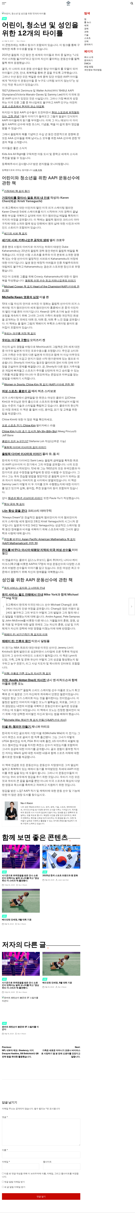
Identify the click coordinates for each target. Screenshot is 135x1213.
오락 (4, 18)
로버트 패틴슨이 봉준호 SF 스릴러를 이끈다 (20, 1028)
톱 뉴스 (87, 22)
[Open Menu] (4, 3)
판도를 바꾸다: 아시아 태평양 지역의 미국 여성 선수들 (37, 550)
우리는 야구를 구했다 (15, 340)
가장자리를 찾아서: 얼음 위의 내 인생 (26, 197)
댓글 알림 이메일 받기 (14, 1181)
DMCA (87, 63)
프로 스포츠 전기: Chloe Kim (19, 425)
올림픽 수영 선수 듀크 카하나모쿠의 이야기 (50, 280)
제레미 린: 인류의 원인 (16, 641)
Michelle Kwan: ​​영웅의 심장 (20, 297)
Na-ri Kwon (21, 41)
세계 (86, 25)
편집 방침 (88, 66)
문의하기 (88, 44)
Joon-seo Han (63, 880)
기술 (86, 35)
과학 (86, 31)
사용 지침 (37, 170)
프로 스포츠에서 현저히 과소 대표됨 (23, 106)
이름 (5, 1150)
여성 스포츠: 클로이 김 (16, 391)
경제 (86, 28)
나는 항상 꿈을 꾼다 (14, 510)
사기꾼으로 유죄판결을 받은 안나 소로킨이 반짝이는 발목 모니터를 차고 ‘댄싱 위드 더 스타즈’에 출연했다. (20, 878)
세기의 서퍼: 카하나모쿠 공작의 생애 (25, 240)
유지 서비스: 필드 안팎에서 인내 (22, 594)
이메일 (6, 1161)
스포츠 (87, 38)
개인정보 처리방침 (93, 69)
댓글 (5, 1117)
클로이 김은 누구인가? (15, 441)
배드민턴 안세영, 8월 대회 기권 (16, 919)
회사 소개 (88, 57)
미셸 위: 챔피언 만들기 (17, 726)
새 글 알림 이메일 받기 (14, 1187)
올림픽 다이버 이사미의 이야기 (22, 454)
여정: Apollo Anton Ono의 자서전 (24, 680)
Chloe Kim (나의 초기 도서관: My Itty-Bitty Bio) (29, 431)
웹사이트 (47, 1161)
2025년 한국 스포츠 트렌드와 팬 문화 (60, 875)
